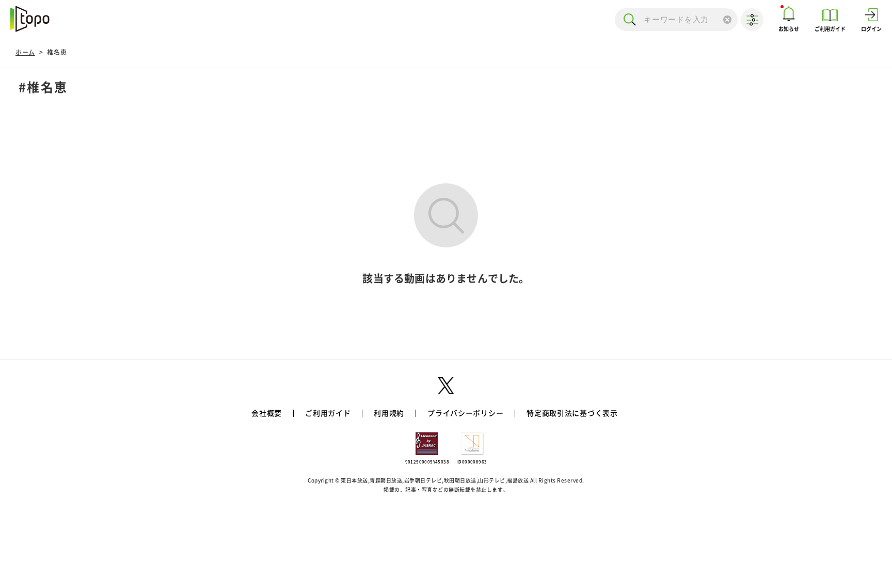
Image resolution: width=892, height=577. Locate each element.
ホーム (25, 52)
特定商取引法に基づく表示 (572, 413)
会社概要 (266, 413)
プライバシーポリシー (465, 413)
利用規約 (389, 413)
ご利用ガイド (328, 413)
